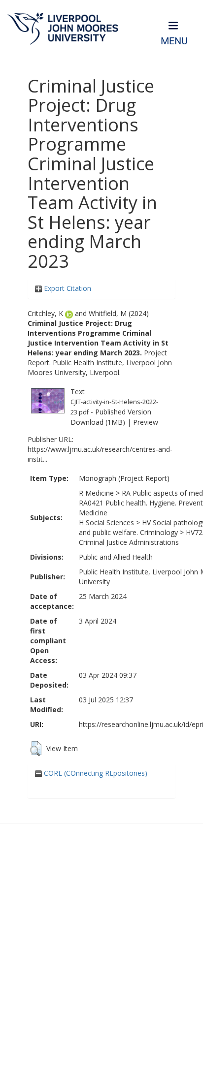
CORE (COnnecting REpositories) (94, 773)
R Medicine (96, 493)
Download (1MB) (97, 422)
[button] (35, 748)
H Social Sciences (106, 522)
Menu (174, 41)
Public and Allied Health (116, 557)
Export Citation (66, 288)
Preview (145, 422)
